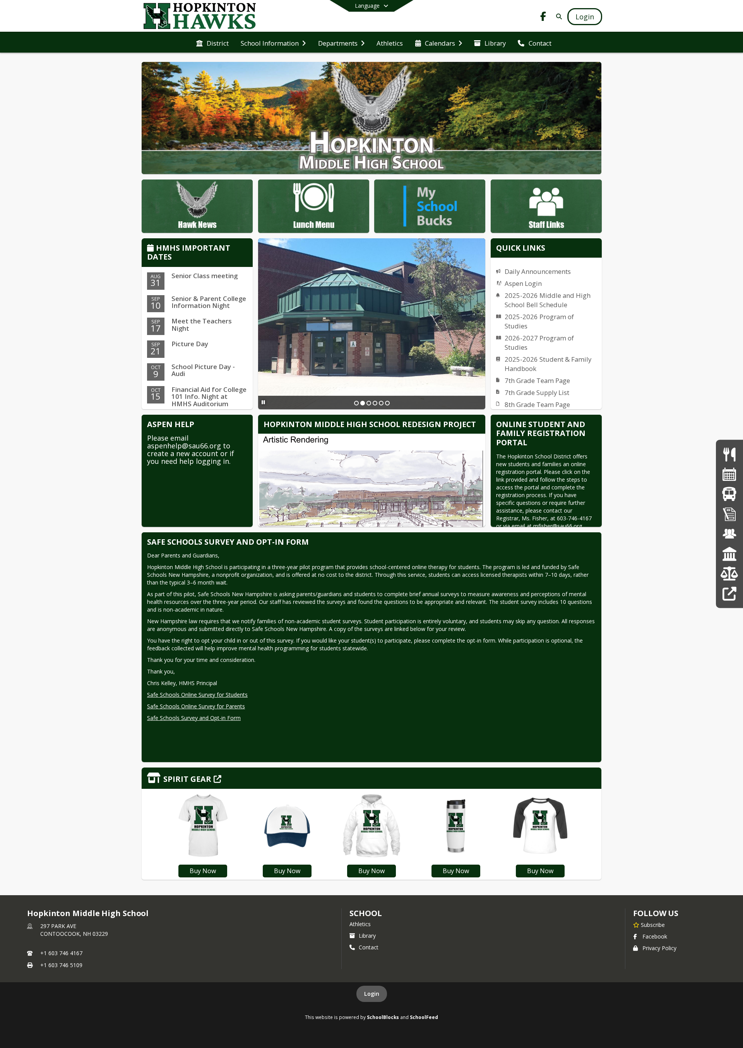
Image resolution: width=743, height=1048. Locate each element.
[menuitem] (212, 42)
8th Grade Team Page (537, 404)
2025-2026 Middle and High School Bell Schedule (548, 300)
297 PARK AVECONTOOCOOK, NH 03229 (74, 929)
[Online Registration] (729, 513)
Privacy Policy (659, 948)
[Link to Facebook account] (543, 17)
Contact (368, 947)
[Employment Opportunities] (729, 534)
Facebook (654, 936)
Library (367, 935)
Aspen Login (523, 283)
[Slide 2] (362, 403)
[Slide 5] (381, 403)
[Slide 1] (356, 403)
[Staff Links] (729, 593)
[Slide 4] (375, 403)
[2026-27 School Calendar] (729, 474)
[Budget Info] (729, 573)
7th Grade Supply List (537, 392)
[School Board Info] (729, 553)
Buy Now (203, 871)
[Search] (557, 16)
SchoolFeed (424, 1017)
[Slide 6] (387, 403)
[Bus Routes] (729, 494)
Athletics (360, 924)
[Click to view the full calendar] (151, 248)
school (365, 913)
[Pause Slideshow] (263, 402)
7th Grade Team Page (537, 380)
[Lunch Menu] (729, 454)
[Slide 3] (368, 403)
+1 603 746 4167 (61, 953)
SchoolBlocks (383, 1017)
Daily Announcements (538, 271)
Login (371, 993)
